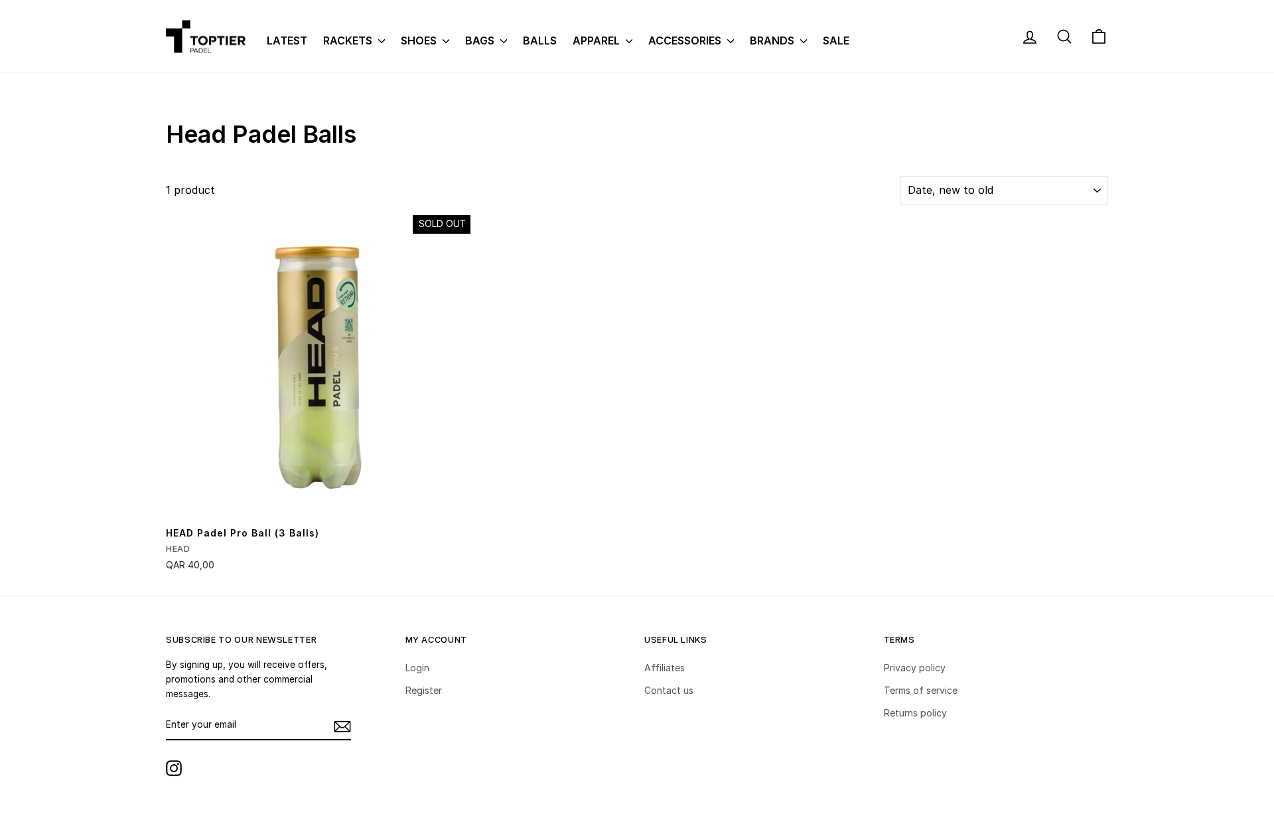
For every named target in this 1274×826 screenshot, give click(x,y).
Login (417, 667)
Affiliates (664, 667)
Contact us (668, 690)
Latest (287, 40)
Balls (540, 40)
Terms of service (920, 690)
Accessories (686, 40)
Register (423, 690)
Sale (836, 40)
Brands (773, 40)
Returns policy (915, 712)
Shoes (420, 40)
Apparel (597, 40)
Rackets (349, 40)
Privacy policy (915, 667)
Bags (481, 40)
